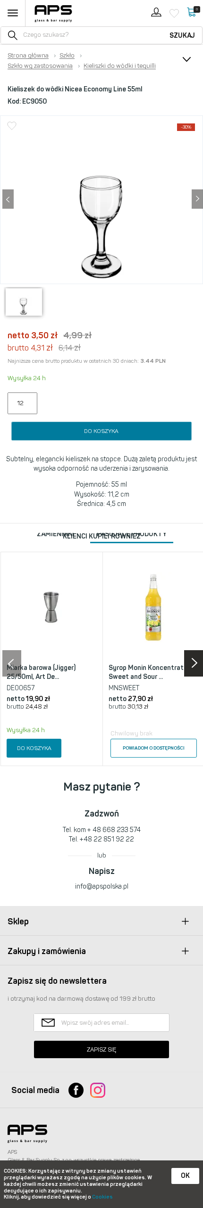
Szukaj (182, 36)
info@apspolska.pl (101, 886)
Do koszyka (101, 431)
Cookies (102, 1197)
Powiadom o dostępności (154, 748)
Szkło (67, 55)
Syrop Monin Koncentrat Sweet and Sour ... (146, 672)
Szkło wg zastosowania (40, 66)
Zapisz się (101, 1049)
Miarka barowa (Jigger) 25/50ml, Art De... (41, 672)
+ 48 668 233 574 (114, 830)
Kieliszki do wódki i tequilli (120, 66)
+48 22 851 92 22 (107, 839)
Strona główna (28, 55)
